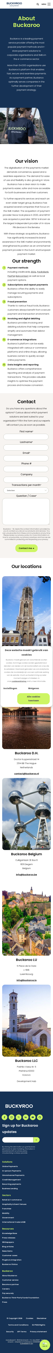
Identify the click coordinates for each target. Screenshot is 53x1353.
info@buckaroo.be (26, 874)
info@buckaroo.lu (27, 980)
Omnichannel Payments (13, 1175)
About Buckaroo (9, 1275)
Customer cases (9, 1255)
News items (7, 1251)
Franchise (6, 1209)
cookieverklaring (19, 681)
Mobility (5, 1213)
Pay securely (8, 1293)
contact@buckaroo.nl (26, 773)
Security (10, 1331)
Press (4, 1302)
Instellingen (10, 688)
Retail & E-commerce (12, 1200)
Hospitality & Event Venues (14, 1204)
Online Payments (10, 1166)
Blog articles (8, 1246)
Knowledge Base (9, 1233)
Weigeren (33, 688)
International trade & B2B (13, 1222)
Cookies (29, 1318)
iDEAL (33, 271)
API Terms (21, 1331)
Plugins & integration (11, 1260)
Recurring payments (11, 1184)
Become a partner (10, 1284)
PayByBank (43, 271)
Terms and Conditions (18, 1325)
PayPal (11, 276)
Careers (6, 1289)
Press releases (8, 1238)
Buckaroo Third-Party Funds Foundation (20, 1298)
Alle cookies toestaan (33, 698)
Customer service (10, 1280)
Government (8, 1217)
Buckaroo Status (10, 1264)
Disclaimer (41, 1318)
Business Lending (10, 1188)
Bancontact (22, 276)
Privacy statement (38, 1331)
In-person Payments (11, 1171)
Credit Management (11, 1180)
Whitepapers (8, 1242)
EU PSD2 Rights (38, 1325)
